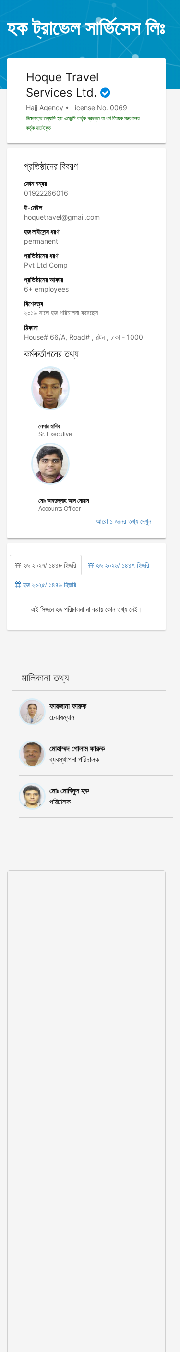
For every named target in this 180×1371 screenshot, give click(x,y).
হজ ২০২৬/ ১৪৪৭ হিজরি (121, 564)
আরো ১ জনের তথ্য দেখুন (123, 521)
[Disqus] (86, 991)
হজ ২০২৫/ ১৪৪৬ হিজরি (48, 584)
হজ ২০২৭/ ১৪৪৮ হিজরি (48, 564)
